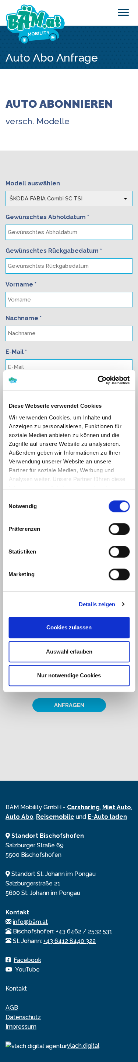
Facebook (27, 959)
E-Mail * (16, 351)
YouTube (27, 969)
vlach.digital (83, 1045)
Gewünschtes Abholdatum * (47, 217)
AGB (12, 1007)
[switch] (119, 529)
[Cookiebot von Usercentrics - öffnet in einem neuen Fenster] (98, 380)
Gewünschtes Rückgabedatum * (54, 250)
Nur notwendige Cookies (69, 675)
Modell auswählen (33, 183)
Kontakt (16, 988)
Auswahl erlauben (69, 651)
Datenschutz (23, 1017)
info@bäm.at (30, 921)
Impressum (21, 1026)
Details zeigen (97, 604)
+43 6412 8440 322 (69, 940)
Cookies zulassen (69, 627)
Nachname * (24, 318)
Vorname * (21, 284)
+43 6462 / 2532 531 (84, 931)
